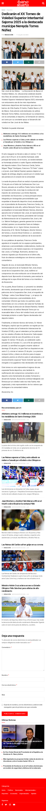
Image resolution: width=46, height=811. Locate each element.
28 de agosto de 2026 (19, 507)
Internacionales (30, 790)
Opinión (33, 794)
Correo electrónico (9, 685)
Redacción (9, 35)
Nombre (5, 675)
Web (3, 695)
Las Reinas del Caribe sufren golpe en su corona (22, 544)
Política (10, 790)
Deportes (10, 10)
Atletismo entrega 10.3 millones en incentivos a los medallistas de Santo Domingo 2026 (23, 135)
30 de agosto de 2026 (19, 420)
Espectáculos (24, 794)
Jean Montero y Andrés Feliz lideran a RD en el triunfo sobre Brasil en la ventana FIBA (21, 146)
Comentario (7, 647)
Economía (13, 794)
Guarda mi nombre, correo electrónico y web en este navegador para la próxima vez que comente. (23, 706)
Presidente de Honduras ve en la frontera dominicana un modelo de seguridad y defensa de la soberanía (23, 767)
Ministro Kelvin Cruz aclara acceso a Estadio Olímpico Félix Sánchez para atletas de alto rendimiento (21, 588)
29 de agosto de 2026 (19, 463)
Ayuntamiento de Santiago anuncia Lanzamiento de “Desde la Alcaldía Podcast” (22, 742)
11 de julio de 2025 (22, 35)
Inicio (3, 10)
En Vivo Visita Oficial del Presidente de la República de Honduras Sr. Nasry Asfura (23, 753)
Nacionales (19, 790)
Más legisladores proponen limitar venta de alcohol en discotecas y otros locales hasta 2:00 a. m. (23, 760)
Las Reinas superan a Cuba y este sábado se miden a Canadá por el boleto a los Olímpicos (23, 140)
